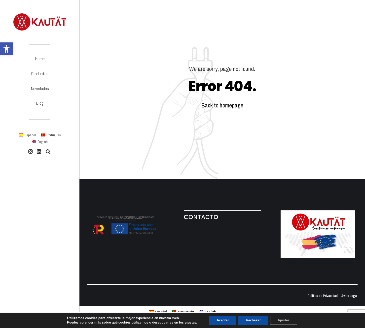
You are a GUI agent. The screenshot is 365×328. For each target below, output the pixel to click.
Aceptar (223, 320)
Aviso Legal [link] (349, 295)
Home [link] (40, 59)
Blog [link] (39, 103)
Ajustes (284, 320)
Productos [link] (39, 73)
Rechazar (253, 320)
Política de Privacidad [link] (323, 295)
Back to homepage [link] (222, 105)
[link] (6, 48)
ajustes (190, 322)
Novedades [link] (40, 88)
